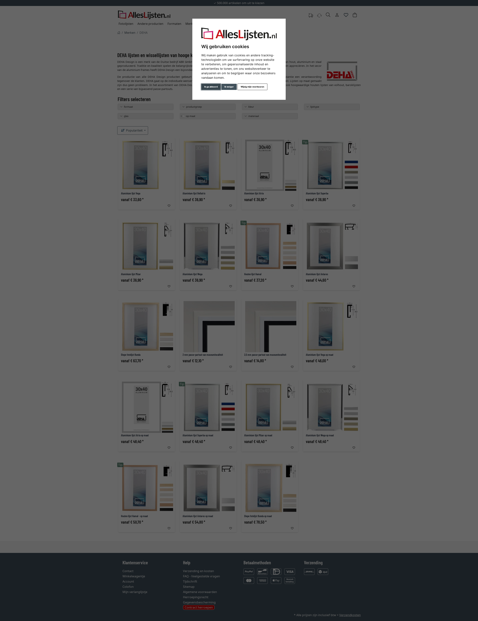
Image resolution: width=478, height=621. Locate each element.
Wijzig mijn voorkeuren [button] (252, 86)
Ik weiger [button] (229, 86)
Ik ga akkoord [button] (211, 86)
